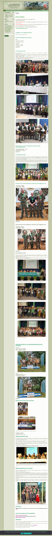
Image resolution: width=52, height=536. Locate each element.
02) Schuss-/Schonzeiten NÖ (9, 26)
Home (17, 13)
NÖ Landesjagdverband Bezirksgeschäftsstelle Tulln (14, 5)
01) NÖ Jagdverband (8, 25)
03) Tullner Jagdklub (8, 27)
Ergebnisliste (18, 221)
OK (21, 533)
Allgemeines (7, 20)
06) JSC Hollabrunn (8, 29)
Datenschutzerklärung (27, 533)
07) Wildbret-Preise (8, 30)
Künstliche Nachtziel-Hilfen (9, 15)
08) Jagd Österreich (8, 31)
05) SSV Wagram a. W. (8, 28)
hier (26, 34)
